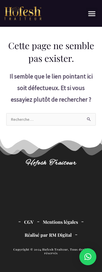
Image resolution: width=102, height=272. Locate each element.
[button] (92, 13)
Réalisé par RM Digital (48, 235)
